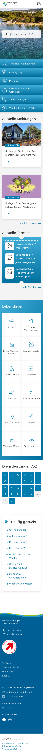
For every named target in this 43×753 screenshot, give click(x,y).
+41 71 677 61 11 (13, 630)
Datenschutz (23, 743)
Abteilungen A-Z (18, 536)
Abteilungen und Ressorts (19, 692)
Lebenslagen (8, 671)
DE (4, 708)
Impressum (8, 743)
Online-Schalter (17, 530)
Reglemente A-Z (18, 542)
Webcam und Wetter (20, 583)
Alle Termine (30, 287)
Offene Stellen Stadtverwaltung (18, 566)
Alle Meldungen (28, 223)
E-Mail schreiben (15, 634)
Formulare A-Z (17, 548)
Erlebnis (6, 676)
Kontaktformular (14, 696)
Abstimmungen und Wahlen (20, 556)
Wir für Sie (7, 663)
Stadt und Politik (10, 667)
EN (9, 708)
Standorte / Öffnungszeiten (17, 576)
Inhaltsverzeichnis (11, 746)
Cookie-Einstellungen (13, 749)
